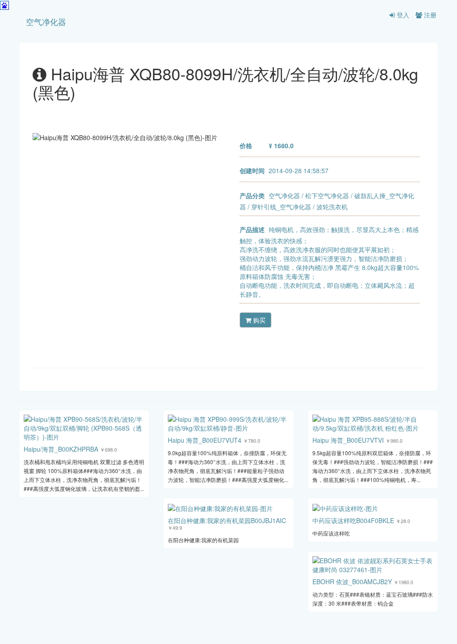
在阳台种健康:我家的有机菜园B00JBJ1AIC (227, 520)
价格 (246, 145)
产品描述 (252, 229)
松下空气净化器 (327, 195)
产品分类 (252, 195)
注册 (429, 14)
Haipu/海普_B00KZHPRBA (61, 449)
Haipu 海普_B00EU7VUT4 (204, 440)
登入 (402, 14)
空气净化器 (46, 21)
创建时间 (252, 170)
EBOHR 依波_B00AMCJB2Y (352, 581)
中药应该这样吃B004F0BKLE (353, 520)
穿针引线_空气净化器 (281, 206)
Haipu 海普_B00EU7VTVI (348, 440)
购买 (258, 320)
